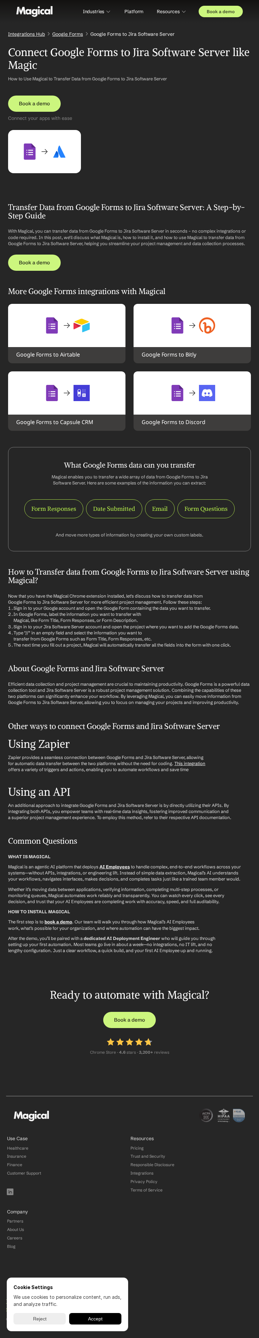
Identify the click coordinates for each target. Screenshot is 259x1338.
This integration (189, 763)
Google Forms (67, 34)
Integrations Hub (26, 34)
